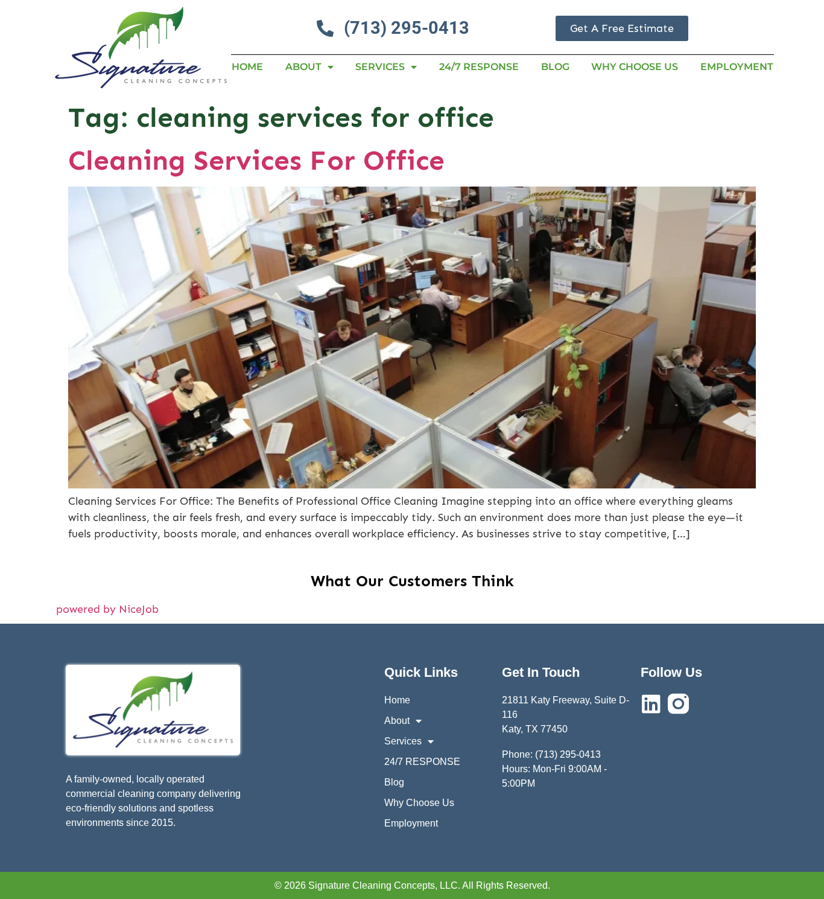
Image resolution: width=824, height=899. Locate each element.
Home (247, 66)
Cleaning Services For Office (256, 160)
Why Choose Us (634, 66)
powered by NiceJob (107, 609)
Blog (555, 66)
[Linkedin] (651, 703)
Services (380, 66)
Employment (736, 66)
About (303, 66)
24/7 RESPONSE (479, 66)
